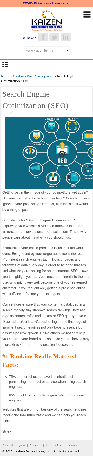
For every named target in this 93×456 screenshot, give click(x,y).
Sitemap (35, 445)
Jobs (22, 445)
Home (5, 76)
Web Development (40, 76)
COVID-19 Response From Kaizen (46, 3)
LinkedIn (66, 37)
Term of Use (54, 445)
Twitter (54, 37)
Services (18, 76)
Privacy (72, 445)
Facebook (43, 37)
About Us (8, 445)
